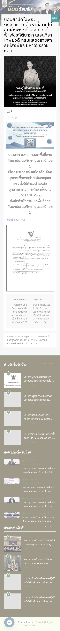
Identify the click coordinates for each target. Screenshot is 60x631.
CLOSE (54, 18)
